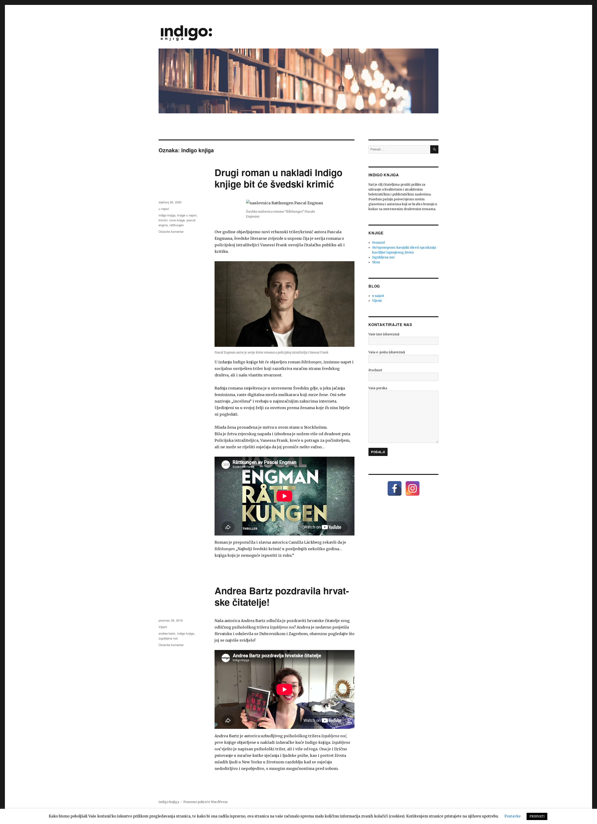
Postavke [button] (512, 816)
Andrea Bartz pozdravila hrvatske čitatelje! (282, 596)
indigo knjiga (167, 215)
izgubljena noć (168, 638)
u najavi (164, 208)
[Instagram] (412, 488)
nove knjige (177, 220)
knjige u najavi (187, 215)
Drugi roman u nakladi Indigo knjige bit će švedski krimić (278, 178)
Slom (376, 262)
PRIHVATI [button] (537, 816)
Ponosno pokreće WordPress (205, 802)
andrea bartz (167, 633)
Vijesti (163, 627)
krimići (163, 220)
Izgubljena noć (383, 257)
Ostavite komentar (171, 231)
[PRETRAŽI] (434, 149)
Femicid (378, 243)
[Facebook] (394, 488)
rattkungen (177, 225)
